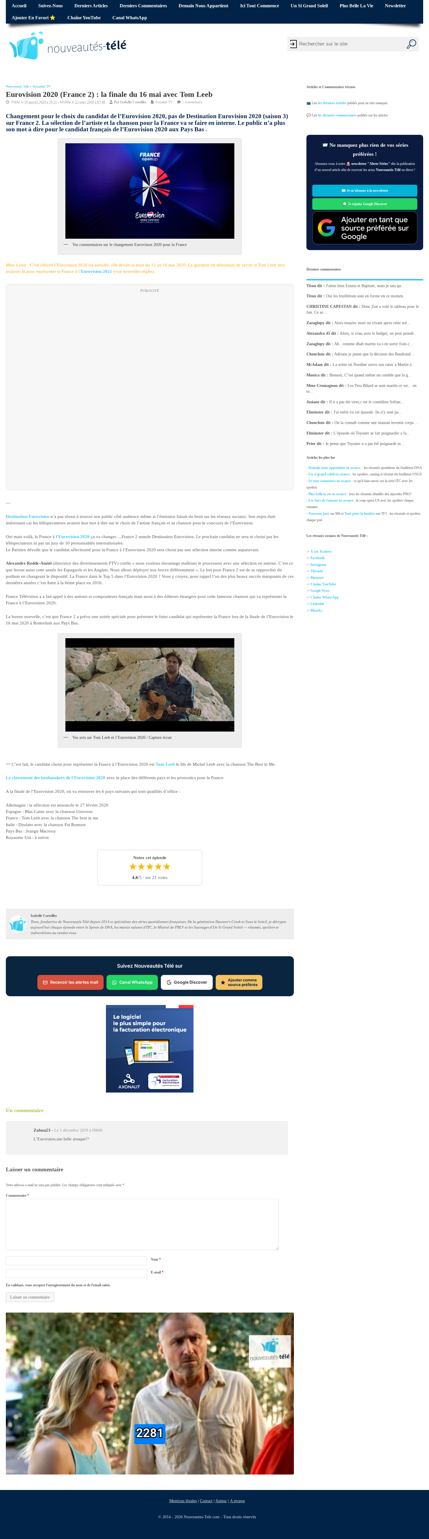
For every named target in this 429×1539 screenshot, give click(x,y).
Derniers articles (91, 5)
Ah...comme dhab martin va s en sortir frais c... (373, 343)
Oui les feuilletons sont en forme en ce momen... (366, 296)
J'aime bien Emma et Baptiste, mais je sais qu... (365, 285)
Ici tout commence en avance (329, 481)
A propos (237, 1500)
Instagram (318, 564)
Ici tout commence (259, 5)
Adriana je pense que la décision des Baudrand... (374, 354)
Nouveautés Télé (17, 86)
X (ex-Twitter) (321, 551)
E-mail (157, 1272)
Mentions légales (183, 1500)
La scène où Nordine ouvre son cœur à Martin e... (374, 364)
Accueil (19, 5)
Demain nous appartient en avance (334, 468)
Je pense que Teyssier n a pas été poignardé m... (364, 443)
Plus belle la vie (356, 5)
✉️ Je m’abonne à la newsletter (364, 191)
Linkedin (317, 604)
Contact (206, 1500)
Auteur (221, 1500)
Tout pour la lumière (359, 513)
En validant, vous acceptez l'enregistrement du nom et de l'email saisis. (58, 1285)
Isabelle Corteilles (133, 102)
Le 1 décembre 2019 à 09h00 (78, 1130)
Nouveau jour (318, 513)
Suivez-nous (50, 5)
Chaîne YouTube (84, 17)
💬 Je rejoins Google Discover (365, 204)
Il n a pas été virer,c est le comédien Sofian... (366, 401)
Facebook (318, 558)
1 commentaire (192, 102)
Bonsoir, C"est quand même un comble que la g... (370, 375)
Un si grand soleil (309, 5)
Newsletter (395, 5)
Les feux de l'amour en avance (330, 500)
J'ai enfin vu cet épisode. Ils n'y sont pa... (368, 412)
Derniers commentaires (143, 5)
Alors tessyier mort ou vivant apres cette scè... (372, 323)
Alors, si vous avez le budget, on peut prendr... (378, 333)
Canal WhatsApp (129, 17)
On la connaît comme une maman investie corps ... (376, 422)
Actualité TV (41, 86)
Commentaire (17, 1195)
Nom (156, 1259)
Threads (317, 571)
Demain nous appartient (203, 5)
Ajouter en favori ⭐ (33, 17)
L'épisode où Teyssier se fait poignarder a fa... (372, 433)
